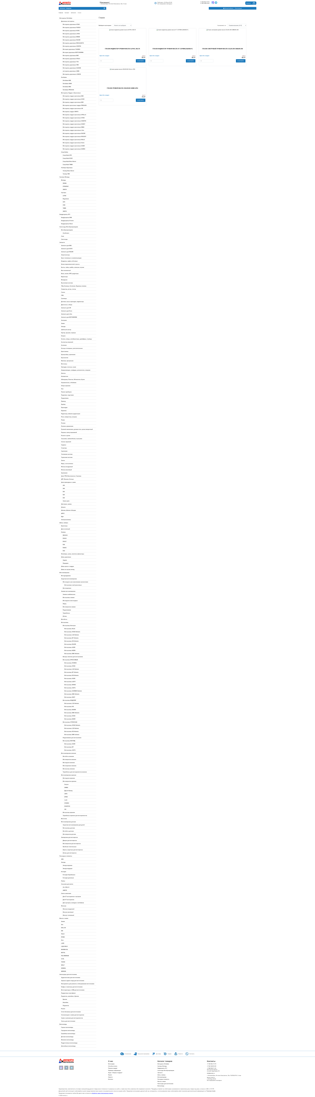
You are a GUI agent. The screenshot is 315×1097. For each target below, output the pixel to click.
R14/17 (65, 541)
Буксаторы (64, 525)
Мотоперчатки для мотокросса (72, 843)
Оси (62, 388)
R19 (64, 550)
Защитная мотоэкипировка (69, 578)
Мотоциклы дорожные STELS (71, 58)
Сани (62, 236)
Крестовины (64, 351)
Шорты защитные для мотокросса (73, 849)
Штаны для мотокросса (69, 853)
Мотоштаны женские (69, 768)
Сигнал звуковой (66, 441)
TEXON (63, 962)
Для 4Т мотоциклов (68, 899)
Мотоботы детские (68, 831)
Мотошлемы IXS (69, 706)
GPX (64, 202)
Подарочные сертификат (68, 993)
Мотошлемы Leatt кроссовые (73, 585)
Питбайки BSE (67, 80)
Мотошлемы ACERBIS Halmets (73, 691)
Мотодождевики (66, 575)
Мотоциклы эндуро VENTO (70, 111)
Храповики (64, 473)
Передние (65, 563)
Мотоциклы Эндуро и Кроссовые (71, 93)
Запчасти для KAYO (66, 248)
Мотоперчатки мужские (69, 781)
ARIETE (65, 890)
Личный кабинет (229, 8)
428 (64, 488)
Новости (110, 1077)
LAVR (62, 943)
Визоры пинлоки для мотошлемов (73, 656)
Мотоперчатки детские (69, 834)
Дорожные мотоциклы (67, 21)
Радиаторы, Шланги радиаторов (70, 413)
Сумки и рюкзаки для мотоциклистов (72, 1018)
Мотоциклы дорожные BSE (71, 55)
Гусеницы (64, 298)
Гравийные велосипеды (68, 1033)
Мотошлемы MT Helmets (71, 638)
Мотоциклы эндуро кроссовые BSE (73, 96)
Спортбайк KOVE (68, 158)
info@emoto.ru (211, 1073)
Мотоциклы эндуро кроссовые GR (73, 108)
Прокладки (64, 407)
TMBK (64, 208)
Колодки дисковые (68, 877)
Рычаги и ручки (65, 435)
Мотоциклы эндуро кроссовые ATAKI (74, 117)
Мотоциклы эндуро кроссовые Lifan (73, 130)
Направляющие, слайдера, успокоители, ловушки (75, 370)
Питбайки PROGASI (68, 89)
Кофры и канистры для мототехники (72, 986)
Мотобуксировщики (67, 230)
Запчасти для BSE (66, 245)
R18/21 (65, 547)
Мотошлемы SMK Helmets (71, 653)
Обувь (65, 603)
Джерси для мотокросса (70, 840)
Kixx (62, 940)
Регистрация (238, 8)
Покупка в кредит (112, 1068)
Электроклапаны (66, 519)
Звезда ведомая (67, 865)
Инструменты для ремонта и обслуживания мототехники (77, 983)
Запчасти (62, 242)
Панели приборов (66, 392)
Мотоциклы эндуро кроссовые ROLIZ (74, 139)
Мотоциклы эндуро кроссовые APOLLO (74, 114)
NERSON (63, 971)
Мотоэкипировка (64, 572)
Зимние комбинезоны (69, 594)
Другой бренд (68, 790)
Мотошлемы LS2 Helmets (71, 635)
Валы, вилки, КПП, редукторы (70, 273)
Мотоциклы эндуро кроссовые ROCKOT (74, 136)
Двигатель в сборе (66, 304)
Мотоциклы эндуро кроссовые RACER (74, 133)
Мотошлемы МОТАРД (69, 740)
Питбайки (64, 77)
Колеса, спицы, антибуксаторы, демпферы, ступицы (76, 339)
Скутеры (63, 192)
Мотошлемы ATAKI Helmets (72, 631)
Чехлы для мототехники (68, 1021)
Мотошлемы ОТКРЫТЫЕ (70, 722)
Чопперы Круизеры (67, 167)
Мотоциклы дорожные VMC (71, 64)
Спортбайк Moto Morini (69, 161)
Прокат (110, 1075)
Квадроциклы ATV (64, 214)
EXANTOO (67, 806)
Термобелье (66, 613)
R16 (64, 544)
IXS (65, 809)
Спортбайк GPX (67, 155)
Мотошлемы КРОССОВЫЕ (70, 659)
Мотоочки (64, 818)
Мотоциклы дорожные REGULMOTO (73, 43)
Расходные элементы (65, 856)
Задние (65, 560)
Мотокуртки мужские (69, 778)
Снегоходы (64, 239)
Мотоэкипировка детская (68, 821)
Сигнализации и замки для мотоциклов (72, 1015)
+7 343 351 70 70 (204, 2)
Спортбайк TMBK (68, 164)
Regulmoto (66, 198)
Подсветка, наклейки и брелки (70, 996)
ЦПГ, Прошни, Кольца (67, 479)
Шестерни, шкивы (66, 504)
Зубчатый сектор (66, 329)
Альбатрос (66, 233)
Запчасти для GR (66, 307)
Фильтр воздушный (67, 466)
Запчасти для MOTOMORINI (69, 317)
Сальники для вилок (67, 884)
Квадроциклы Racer (67, 223)
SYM (64, 205)
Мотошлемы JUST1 (70, 687)
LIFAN (64, 195)
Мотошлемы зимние (68, 597)
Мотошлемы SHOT (69, 697)
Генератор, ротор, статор (68, 289)
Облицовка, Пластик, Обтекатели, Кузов (73, 379)
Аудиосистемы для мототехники (70, 977)
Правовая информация (114, 1070)
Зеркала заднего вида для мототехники (72, 980)
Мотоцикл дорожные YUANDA (71, 49)
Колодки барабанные (69, 874)
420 (64, 485)
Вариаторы (64, 276)
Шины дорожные (66, 557)
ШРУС (63, 513)
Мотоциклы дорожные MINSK (71, 36)
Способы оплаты (112, 1066)
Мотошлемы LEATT (70, 681)
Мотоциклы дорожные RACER (71, 40)
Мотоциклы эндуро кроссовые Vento (73, 142)
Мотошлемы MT (69, 747)
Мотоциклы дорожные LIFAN (71, 33)
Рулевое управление (67, 426)
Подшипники (64, 398)
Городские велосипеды (68, 1030)
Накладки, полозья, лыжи (68, 367)
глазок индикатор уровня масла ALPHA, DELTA (122, 48)
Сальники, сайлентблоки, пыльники (71, 438)
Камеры (63, 532)
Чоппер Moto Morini (68, 170)
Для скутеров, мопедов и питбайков (73, 902)
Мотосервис (111, 1064)
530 (64, 497)
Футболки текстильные (69, 846)
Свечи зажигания (66, 893)
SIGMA (65, 183)
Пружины (64, 410)
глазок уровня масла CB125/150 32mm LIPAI (122, 88)
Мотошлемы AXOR (69, 647)
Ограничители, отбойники (68, 382)
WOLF (63, 965)
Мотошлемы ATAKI (69, 666)
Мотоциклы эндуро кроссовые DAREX (74, 149)
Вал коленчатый (66, 270)
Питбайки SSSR (67, 83)
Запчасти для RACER (67, 251)
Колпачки (64, 345)
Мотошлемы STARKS (70, 663)
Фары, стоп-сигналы (67, 463)
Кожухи (63, 335)
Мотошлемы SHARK (70, 709)
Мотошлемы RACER (70, 644)
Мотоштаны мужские (69, 812)
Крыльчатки (64, 357)
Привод (63, 401)
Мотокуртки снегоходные (70, 600)
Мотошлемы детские (69, 828)
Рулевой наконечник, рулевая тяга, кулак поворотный (77, 429)
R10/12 (65, 538)
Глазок (63, 292)
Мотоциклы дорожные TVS (71, 61)
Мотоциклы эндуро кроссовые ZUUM (74, 145)
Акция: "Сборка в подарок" (115, 1072)
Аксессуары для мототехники (68, 974)
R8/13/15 (65, 535)
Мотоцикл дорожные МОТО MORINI (73, 52)
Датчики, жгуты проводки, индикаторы (72, 301)
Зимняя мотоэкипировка (68, 591)
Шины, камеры (63, 522)
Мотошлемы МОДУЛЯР (69, 700)
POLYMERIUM (65, 955)
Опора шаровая (65, 385)
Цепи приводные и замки (68, 482)
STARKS (66, 803)
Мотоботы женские (68, 756)
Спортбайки (64, 152)
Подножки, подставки (67, 395)
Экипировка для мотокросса (69, 837)
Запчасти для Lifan (66, 314)
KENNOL (63, 968)
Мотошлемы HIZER (69, 650)
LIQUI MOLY (64, 946)
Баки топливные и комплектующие (71, 258)
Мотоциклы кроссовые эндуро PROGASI (74, 105)
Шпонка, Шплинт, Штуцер (68, 510)
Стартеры (64, 448)
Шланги (63, 507)
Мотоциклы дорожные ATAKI (71, 24)
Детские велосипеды (67, 1036)
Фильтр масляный (66, 469)
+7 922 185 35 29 (204, 3)
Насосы (63, 373)
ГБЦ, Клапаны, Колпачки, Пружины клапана (73, 286)
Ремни (63, 420)
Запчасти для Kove (66, 311)
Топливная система (66, 454)
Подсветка (66, 1005)
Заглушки (64, 320)
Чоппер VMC (66, 174)
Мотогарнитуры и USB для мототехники (72, 990)
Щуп (62, 516)
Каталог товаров (65, 8)
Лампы (63, 881)
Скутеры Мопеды (64, 177)
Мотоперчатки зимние (69, 606)
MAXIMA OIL (64, 949)
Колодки (63, 871)
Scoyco (66, 784)
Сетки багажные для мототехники (71, 1011)
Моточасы (64, 364)
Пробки (63, 404)
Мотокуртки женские (69, 762)
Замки (63, 323)
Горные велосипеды (67, 1027)
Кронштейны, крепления (68, 354)
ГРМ (62, 295)
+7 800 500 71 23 (211, 1068)
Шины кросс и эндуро (67, 566)
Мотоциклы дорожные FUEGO (71, 27)
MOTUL (63, 952)
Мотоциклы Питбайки (65, 18)
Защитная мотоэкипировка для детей (74, 825)
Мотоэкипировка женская (68, 753)
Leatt (65, 800)
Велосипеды (63, 1024)
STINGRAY (66, 186)
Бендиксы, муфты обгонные (69, 261)
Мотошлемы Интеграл (69, 625)
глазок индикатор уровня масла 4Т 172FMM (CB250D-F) (172, 48)
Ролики (63, 423)
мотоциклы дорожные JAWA (71, 71)
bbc (62, 924)
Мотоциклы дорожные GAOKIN (72, 68)
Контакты (110, 1079)
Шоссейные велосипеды (68, 1046)
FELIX (62, 934)
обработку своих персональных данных (102, 1093)
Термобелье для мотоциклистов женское (75, 772)
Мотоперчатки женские (69, 759)
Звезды (63, 326)
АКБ (62, 859)
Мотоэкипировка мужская (68, 775)
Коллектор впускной (67, 342)
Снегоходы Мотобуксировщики (68, 226)
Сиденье (63, 445)
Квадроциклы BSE (66, 217)
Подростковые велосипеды (69, 1043)
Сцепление (64, 451)
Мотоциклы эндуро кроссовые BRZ (73, 102)
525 (64, 494)
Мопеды (63, 180)
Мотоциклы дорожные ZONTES (72, 46)
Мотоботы (64, 619)
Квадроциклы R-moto (67, 220)
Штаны (65, 616)
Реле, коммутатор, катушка (69, 416)
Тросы (63, 460)
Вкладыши (64, 279)
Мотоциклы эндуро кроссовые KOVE (73, 99)
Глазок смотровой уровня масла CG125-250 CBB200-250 (222, 48)
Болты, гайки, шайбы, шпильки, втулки (72, 267)
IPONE (63, 937)
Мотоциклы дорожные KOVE (71, 30)
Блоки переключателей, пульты (70, 264)
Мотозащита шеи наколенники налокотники (75, 582)
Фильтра (63, 906)
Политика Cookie (210, 1091)
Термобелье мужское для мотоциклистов (75, 815)
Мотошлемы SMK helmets (71, 734)
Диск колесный (65, 529)
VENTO (65, 189)
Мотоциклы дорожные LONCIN (72, 74)
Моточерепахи (67, 588)
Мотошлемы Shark (69, 628)
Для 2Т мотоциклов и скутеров (72, 896)
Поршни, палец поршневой (69, 432)
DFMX (66, 796)
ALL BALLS (66, 887)
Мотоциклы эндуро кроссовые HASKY (74, 124)
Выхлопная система (67, 283)
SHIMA (66, 787)
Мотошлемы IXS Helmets (71, 641)
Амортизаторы (65, 254)
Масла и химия (63, 918)
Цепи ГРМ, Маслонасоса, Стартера (71, 476)
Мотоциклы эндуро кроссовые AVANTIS (74, 121)
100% (65, 793)
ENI (62, 930)
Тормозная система (66, 457)
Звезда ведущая (67, 868)
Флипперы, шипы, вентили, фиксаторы (72, 554)
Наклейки (65, 1002)
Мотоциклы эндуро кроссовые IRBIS (73, 127)
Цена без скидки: (104, 55)
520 (64, 491)
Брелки (65, 999)
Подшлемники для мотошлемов (72, 737)
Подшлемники (67, 610)
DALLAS (63, 927)
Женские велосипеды (67, 1039)
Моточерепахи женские (69, 765)
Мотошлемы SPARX (70, 684)
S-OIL (62, 958)
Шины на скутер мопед (67, 569)
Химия (63, 921)
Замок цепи (66, 501)
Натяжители (64, 376)
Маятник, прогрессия (67, 360)
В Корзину (140, 60)
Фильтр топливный (68, 915)
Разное (63, 1008)
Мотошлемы (64, 622)
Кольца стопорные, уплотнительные (72, 348)
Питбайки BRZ (67, 86)
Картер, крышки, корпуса (68, 332)
